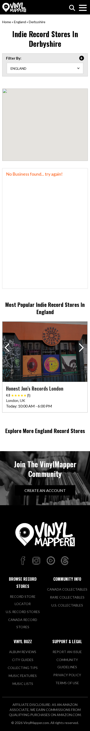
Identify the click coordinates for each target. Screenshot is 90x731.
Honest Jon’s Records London (34, 388)
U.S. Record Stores (23, 612)
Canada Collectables (67, 589)
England (20, 22)
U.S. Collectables (67, 605)
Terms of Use (67, 683)
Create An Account (45, 490)
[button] (82, 348)
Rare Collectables (67, 597)
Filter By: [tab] (13, 58)
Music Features (23, 676)
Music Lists (22, 684)
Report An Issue (67, 652)
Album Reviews (22, 652)
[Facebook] (24, 561)
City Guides (22, 660)
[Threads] (64, 561)
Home (6, 22)
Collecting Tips (23, 668)
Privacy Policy (67, 675)
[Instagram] (36, 561)
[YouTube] (50, 561)
